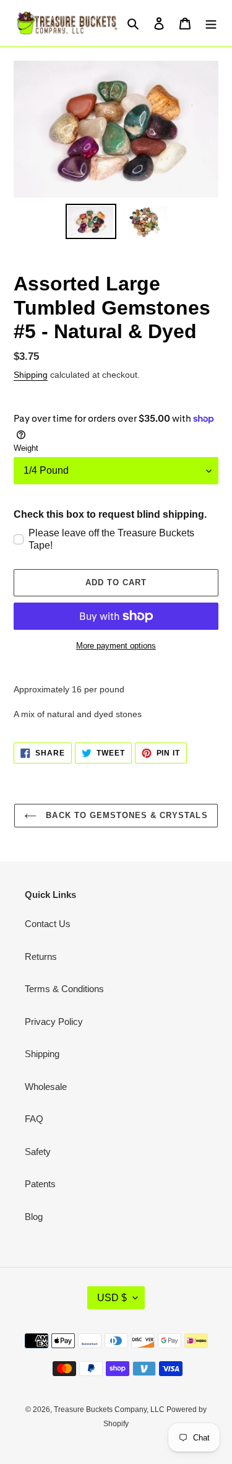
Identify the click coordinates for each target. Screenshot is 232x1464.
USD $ (112, 1297)
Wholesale (46, 1086)
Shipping (31, 375)
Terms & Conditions (64, 988)
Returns (41, 956)
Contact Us (48, 923)
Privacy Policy (54, 1021)
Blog (34, 1216)
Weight (26, 448)
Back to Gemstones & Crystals (125, 815)
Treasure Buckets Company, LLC (110, 1409)
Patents (40, 1184)
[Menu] (211, 23)
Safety (38, 1151)
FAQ (34, 1118)
